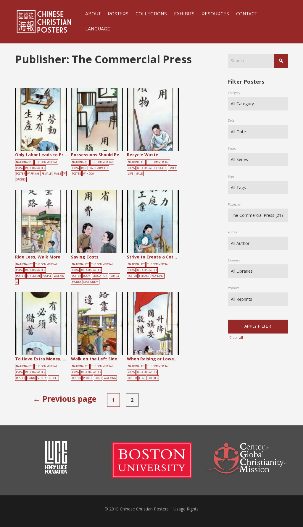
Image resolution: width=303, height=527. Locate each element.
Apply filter (257, 326)
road (98, 378)
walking (110, 378)
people (46, 276)
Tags (231, 176)
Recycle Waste (142, 154)
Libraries (234, 260)
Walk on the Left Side (94, 359)
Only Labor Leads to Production (48, 154)
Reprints (233, 288)
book (86, 276)
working (158, 276)
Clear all (236, 337)
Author (232, 232)
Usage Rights (186, 509)
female (46, 173)
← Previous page (64, 398)
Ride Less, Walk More (37, 257)
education (100, 276)
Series (232, 148)
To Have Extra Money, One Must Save (55, 359)
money (76, 282)
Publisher (234, 204)
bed (83, 168)
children (33, 276)
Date (231, 120)
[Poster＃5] (48, 120)
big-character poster (151, 168)
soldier (153, 378)
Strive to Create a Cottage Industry (165, 257)
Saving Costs (85, 257)
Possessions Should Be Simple (103, 154)
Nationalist (24, 162)
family (114, 276)
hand (31, 378)
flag (142, 378)
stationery (91, 282)
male (57, 173)
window (88, 173)
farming (33, 173)
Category (234, 92)
